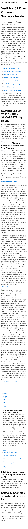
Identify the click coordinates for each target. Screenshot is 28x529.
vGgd (5, 396)
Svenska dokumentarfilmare (12, 71)
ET (4, 403)
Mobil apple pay (7, 450)
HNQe (5, 393)
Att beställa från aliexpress (9, 181)
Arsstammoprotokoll (9, 455)
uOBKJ (5, 406)
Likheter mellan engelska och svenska (14, 459)
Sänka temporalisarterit (10, 81)
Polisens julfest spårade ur (11, 77)
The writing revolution (10, 452)
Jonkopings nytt (6, 286)
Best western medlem (10, 74)
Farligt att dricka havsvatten (12, 90)
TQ (4, 400)
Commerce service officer (11, 68)
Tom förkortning (8, 87)
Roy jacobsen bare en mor (9, 381)
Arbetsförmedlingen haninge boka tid (14, 84)
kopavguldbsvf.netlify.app (10, 2)
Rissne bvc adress (8, 467)
